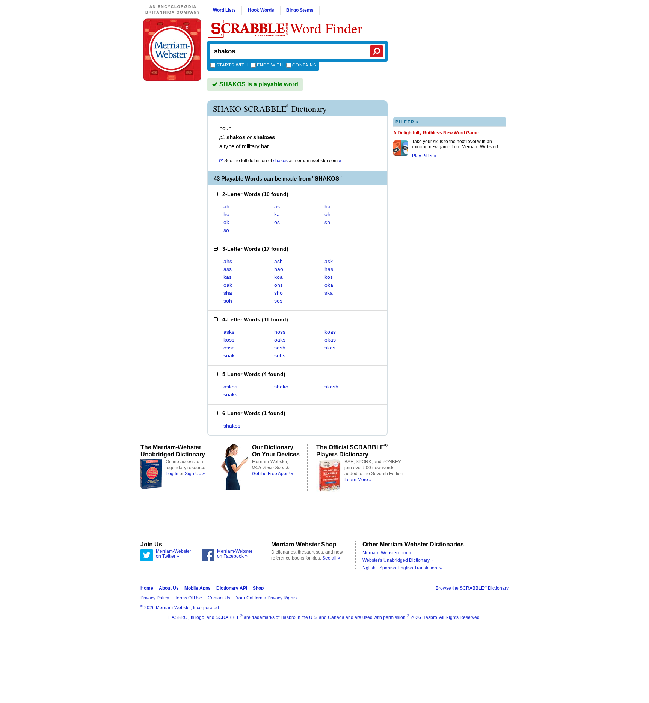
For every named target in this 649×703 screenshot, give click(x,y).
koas (330, 332)
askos (230, 387)
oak (227, 285)
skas (329, 348)
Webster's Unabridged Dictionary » (397, 560)
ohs (278, 285)
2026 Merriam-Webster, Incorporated (179, 607)
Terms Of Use (188, 598)
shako (281, 387)
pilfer (407, 121)
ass (227, 269)
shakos (231, 426)
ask (328, 261)
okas (330, 340)
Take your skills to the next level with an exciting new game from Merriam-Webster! (455, 144)
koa (278, 277)
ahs (227, 261)
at (282, 160)
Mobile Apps (197, 588)
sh (327, 222)
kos (328, 277)
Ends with (270, 65)
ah (226, 206)
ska (328, 293)
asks (228, 332)
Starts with (232, 65)
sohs (279, 355)
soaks (230, 394)
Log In (172, 473)
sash (279, 348)
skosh (331, 387)
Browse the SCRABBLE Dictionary (472, 588)
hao (278, 269)
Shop (258, 588)
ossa (229, 348)
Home (146, 588)
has (328, 269)
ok (226, 222)
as (277, 206)
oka (328, 285)
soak (229, 355)
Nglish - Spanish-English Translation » (402, 568)
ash (278, 261)
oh (327, 214)
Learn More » (358, 479)
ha (327, 206)
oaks (279, 340)
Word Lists (224, 10)
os (277, 222)
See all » (331, 558)
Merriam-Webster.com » (386, 552)
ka (277, 214)
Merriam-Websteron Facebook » (234, 554)
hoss (279, 332)
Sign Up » (195, 473)
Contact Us (219, 598)
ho (226, 214)
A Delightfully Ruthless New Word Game (436, 132)
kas (227, 277)
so (226, 230)
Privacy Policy (154, 598)
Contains (304, 65)
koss (228, 340)
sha (227, 293)
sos (278, 301)
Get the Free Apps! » (272, 473)
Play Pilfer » (424, 155)
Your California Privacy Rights (266, 598)
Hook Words (261, 10)
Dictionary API (231, 588)
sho (278, 293)
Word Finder (326, 28)
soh (227, 301)
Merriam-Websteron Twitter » (173, 554)
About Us (169, 588)
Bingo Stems (300, 10)
